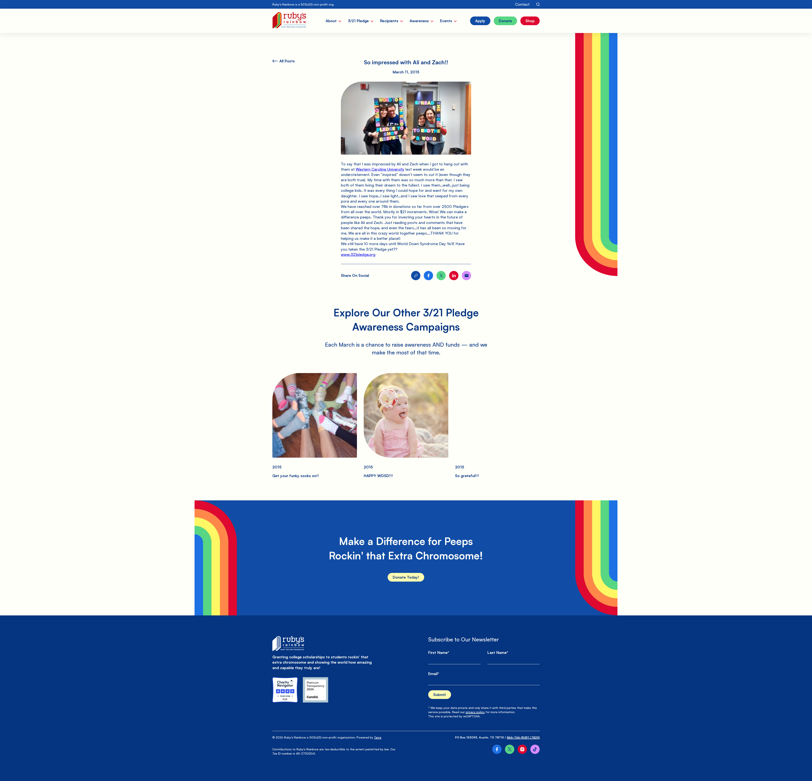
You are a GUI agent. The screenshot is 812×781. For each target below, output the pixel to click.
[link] (380, 169)
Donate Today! (406, 577)
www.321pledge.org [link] (358, 254)
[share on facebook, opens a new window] (428, 275)
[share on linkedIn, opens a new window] (453, 275)
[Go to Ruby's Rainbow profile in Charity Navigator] (285, 690)
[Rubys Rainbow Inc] (315, 690)
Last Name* (497, 652)
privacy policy (475, 712)
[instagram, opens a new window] (522, 749)
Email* (433, 673)
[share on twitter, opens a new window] (441, 275)
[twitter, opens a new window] (509, 749)
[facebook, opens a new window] (497, 749)
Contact (522, 4)
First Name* (438, 652)
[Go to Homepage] (289, 21)
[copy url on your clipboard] (415, 275)
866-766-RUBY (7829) (523, 737)
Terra (377, 737)
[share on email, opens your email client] (466, 275)
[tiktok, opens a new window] (535, 749)
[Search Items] (538, 4)
